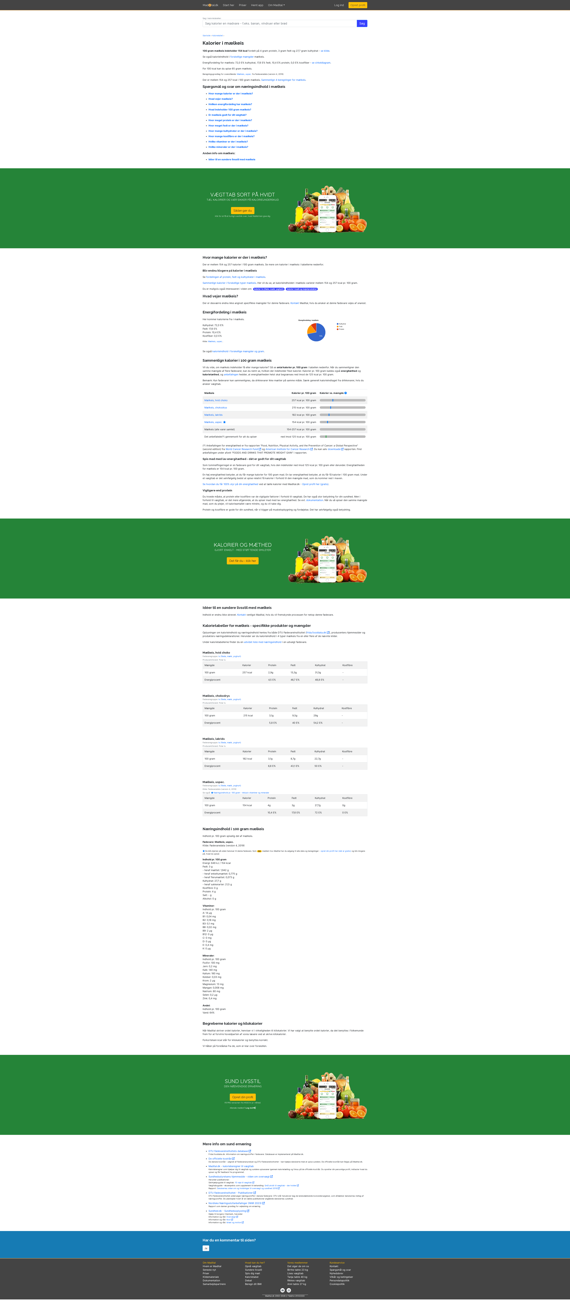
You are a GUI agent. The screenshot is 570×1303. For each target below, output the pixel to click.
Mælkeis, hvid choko (216, 400)
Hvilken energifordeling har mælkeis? (230, 104)
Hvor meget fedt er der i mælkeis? (228, 125)
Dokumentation (211, 1280)
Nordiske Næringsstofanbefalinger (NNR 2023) (235, 1203)
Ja (206, 1248)
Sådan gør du (242, 210)
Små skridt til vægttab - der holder (281, 1185)
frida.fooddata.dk (317, 632)
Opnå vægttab (253, 1266)
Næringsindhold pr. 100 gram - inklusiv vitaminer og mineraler (241, 793)
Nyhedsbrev (336, 1273)
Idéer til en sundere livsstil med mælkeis (232, 159)
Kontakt (294, 303)
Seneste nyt (209, 1269)
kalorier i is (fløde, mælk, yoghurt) (269, 289)
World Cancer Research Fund (242, 449)
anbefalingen (231, 374)
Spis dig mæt (252, 1273)
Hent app (257, 5)
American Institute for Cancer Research (288, 449)
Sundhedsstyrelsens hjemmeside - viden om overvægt (239, 1176)
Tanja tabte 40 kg (297, 1276)
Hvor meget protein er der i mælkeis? (230, 120)
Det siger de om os (298, 1266)
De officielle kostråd (220, 1158)
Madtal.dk (210, 5)
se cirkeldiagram (321, 62)
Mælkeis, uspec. (244, 74)
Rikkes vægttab (296, 1280)
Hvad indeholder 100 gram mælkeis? (230, 109)
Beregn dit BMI (253, 1284)
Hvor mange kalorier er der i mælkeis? (231, 93)
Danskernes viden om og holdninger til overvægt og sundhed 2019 (247, 1188)
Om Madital (275, 5)
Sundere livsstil (253, 1269)
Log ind (249, 1108)
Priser (242, 5)
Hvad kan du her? (255, 1262)
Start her (228, 5)
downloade (334, 449)
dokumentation (314, 500)
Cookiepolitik (337, 1284)
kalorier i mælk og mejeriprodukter (302, 289)
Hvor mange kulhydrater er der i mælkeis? (233, 130)
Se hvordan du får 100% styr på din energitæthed (230, 484)
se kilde (325, 50)
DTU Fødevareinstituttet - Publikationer (231, 1192)
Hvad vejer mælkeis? (221, 98)
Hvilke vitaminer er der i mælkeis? (228, 141)
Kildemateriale (211, 1276)
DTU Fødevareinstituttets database (229, 1151)
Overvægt (231, 1217)
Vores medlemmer (297, 1262)
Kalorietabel (251, 1276)
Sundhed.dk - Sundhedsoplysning (228, 1210)
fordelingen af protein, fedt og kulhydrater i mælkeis (235, 276)
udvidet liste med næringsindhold (262, 642)
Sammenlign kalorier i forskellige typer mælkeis (229, 282)
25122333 (299, 1296)
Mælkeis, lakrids (213, 414)
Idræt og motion (234, 1222)
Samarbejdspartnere (214, 1284)
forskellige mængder (242, 56)
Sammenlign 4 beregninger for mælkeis (283, 79)
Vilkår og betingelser (341, 1276)
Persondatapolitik (339, 1280)
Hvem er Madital (212, 1266)
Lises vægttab (295, 1273)
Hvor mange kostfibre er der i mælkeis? (232, 136)
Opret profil (357, 5)
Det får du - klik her (242, 561)
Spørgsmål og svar (340, 1269)
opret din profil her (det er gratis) (336, 851)
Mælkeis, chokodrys (215, 407)
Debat (248, 1280)
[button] (339, 5)
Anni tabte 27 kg (296, 1284)
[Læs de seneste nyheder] (289, 1290)
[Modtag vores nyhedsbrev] (282, 1290)
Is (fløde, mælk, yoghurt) (229, 656)
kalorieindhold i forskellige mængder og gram (238, 351)
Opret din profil (242, 1097)
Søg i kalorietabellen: (212, 18)
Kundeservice (337, 1262)
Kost (229, 1220)
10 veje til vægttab (243, 1182)
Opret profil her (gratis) (315, 484)
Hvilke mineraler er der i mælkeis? (228, 146)
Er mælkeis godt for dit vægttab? (228, 114)
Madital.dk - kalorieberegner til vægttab (231, 1166)
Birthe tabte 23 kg (297, 1269)
